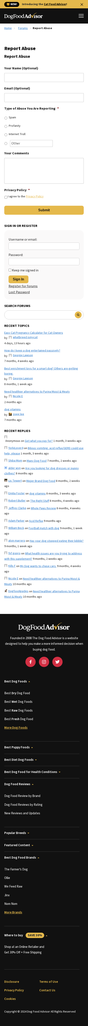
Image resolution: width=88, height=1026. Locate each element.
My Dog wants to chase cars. (38, 566)
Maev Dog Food (37, 461)
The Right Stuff (39, 501)
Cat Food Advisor (55, 4)
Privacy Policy (17, 190)
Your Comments (16, 153)
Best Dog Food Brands (20, 857)
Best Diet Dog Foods (19, 760)
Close (82, 4)
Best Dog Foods (15, 681)
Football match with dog (44, 528)
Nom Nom (10, 904)
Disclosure (11, 981)
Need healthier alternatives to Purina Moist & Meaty (37, 392)
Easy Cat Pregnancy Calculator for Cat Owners (33, 333)
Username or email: (23, 239)
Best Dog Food (17, 693)
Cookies (10, 999)
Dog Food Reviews (17, 784)
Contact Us (47, 990)
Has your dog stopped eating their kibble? (57, 541)
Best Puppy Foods (17, 747)
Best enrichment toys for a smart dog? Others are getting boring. (41, 371)
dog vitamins (12, 409)
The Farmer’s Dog (16, 869)
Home (8, 28)
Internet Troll (17, 134)
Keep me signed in (25, 270)
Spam (12, 117)
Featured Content (17, 845)
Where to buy (23, 935)
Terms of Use (48, 981)
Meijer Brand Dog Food (40, 481)
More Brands (13, 912)
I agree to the (26, 196)
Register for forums (23, 286)
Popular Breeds (15, 833)
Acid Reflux (36, 521)
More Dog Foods (16, 727)
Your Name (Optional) (21, 68)
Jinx (7, 895)
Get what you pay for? (39, 441)
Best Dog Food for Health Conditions (30, 772)
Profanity (15, 126)
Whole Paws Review (43, 508)
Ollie (7, 878)
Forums (23, 28)
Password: (16, 255)
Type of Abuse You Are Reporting (31, 108)
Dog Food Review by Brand (22, 796)
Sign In (18, 279)
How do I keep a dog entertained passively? (32, 350)
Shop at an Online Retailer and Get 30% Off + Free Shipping (24, 950)
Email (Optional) (17, 88)
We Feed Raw (13, 886)
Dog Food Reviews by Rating (23, 805)
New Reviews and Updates (22, 813)
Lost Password (19, 292)
